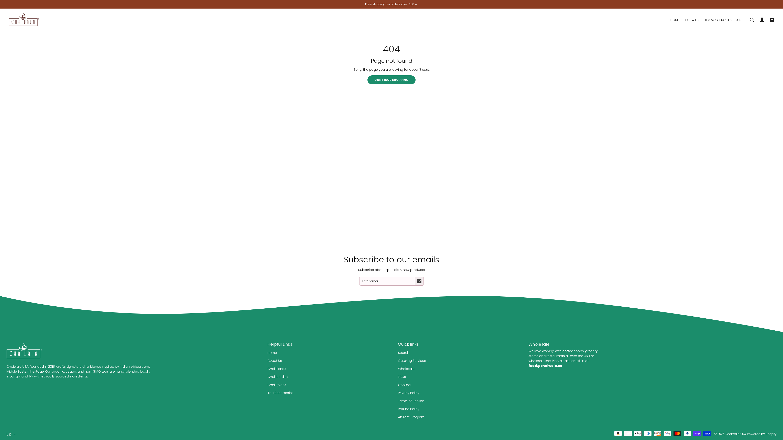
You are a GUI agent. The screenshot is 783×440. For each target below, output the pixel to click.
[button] (751, 19)
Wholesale (406, 368)
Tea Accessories (280, 392)
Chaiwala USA (736, 434)
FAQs (402, 376)
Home (272, 352)
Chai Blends (277, 368)
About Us (275, 360)
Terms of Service (411, 401)
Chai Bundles (278, 376)
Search (403, 352)
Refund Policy (408, 409)
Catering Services (412, 360)
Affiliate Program (411, 417)
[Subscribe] (419, 281)
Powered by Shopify (761, 434)
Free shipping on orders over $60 (390, 4)
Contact (404, 385)
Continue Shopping (391, 80)
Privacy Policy (408, 392)
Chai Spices (277, 385)
